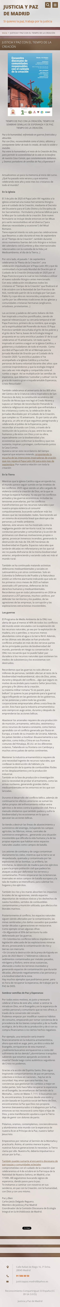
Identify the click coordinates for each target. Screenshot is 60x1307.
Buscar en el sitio (48, 5)
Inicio (4, 33)
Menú (55, 5)
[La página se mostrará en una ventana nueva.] (30, 84)
